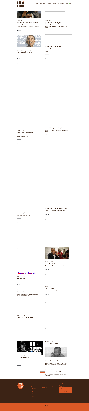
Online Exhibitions (34, 388)
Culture (54, 3)
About (37, 3)
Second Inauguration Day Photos (55, 128)
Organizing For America (24, 213)
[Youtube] (45, 406)
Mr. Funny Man (50, 263)
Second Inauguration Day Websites (56, 208)
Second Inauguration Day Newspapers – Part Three (53, 23)
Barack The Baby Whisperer (54, 361)
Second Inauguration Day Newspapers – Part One (25, 51)
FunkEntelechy (60, 3)
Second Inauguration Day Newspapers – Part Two (53, 47)
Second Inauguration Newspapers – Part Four (28, 23)
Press (32, 393)
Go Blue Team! (21, 278)
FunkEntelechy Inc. (34, 398)
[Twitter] (43, 406)
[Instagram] (47, 406)
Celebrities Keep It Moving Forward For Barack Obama (28, 356)
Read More (19, 30)
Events (32, 391)
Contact (32, 396)
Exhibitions (42, 3)
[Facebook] (42, 406)
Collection (48, 3)
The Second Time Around (25, 133)
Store (66, 3)
